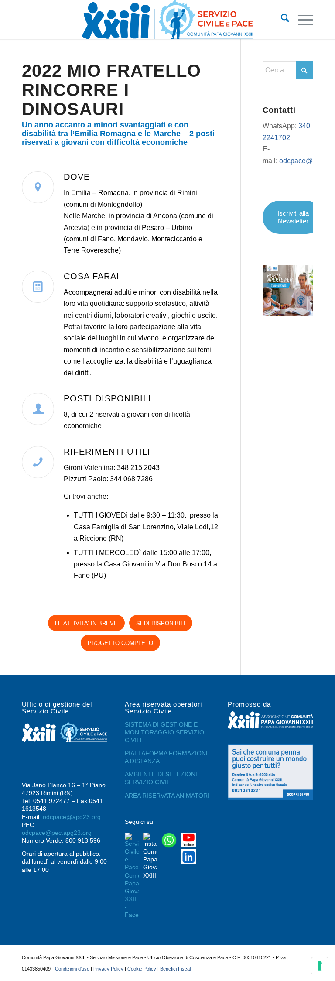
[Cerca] (280, 19)
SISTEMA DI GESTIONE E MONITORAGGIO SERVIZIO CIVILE (164, 732)
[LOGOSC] (167, 19)
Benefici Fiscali (175, 968)
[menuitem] (280, 19)
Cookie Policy (141, 968)
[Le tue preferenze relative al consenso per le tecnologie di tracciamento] (319, 965)
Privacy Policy (108, 968)
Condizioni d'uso (72, 968)
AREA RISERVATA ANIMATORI (167, 795)
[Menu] (301, 19)
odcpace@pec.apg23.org (57, 832)
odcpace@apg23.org (72, 816)
